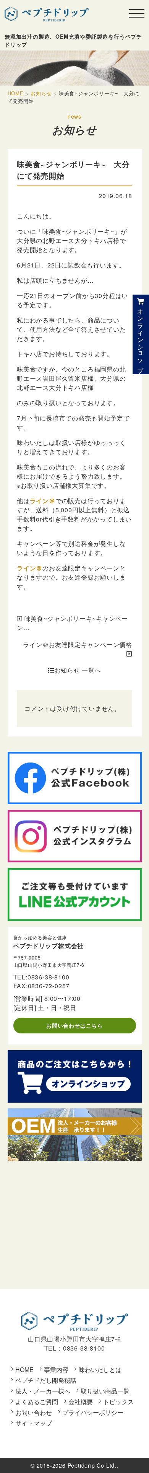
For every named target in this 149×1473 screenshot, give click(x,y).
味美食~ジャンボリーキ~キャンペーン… (72, 623)
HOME (24, 1369)
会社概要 (80, 1401)
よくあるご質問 (36, 1401)
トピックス (118, 1401)
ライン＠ (42, 500)
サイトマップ (33, 1423)
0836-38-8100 (49, 977)
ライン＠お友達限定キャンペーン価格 (77, 644)
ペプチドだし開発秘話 (45, 1380)
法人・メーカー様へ (42, 1391)
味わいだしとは (100, 1369)
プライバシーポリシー (92, 1412)
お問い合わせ (33, 1412)
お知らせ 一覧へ (77, 670)
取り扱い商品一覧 (105, 1391)
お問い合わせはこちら (74, 1025)
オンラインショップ (140, 337)
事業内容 (56, 1369)
